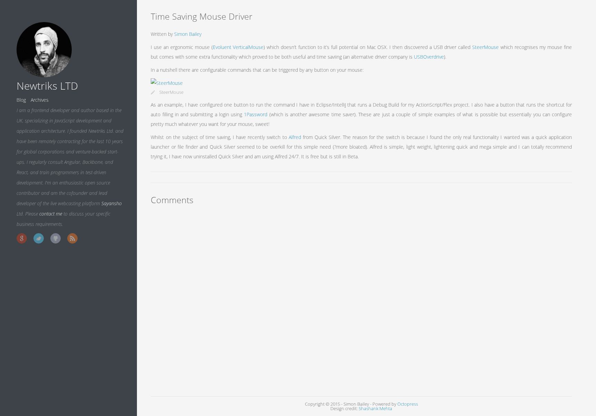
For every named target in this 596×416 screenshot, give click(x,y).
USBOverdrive (429, 56)
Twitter (38, 238)
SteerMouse (485, 47)
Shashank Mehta (375, 409)
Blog (21, 100)
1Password (255, 114)
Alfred (295, 137)
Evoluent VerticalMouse (238, 47)
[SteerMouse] (167, 83)
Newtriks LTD (47, 86)
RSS (72, 238)
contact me (50, 213)
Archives (40, 100)
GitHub (55, 238)
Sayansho (111, 203)
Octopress (407, 404)
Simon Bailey (187, 34)
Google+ (22, 238)
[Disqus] (361, 299)
